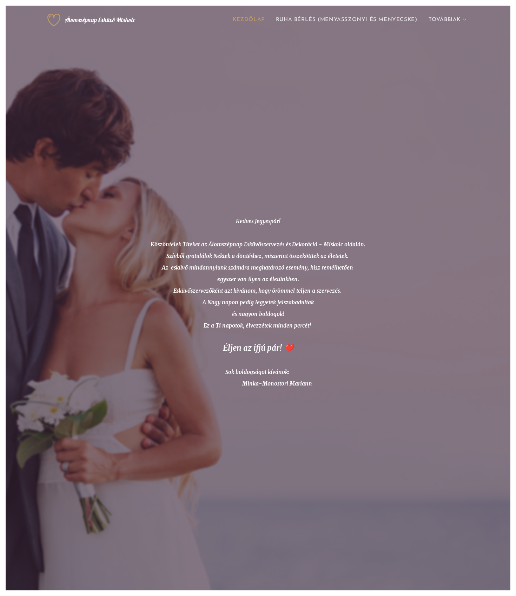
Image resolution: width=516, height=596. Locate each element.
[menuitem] (250, 20)
